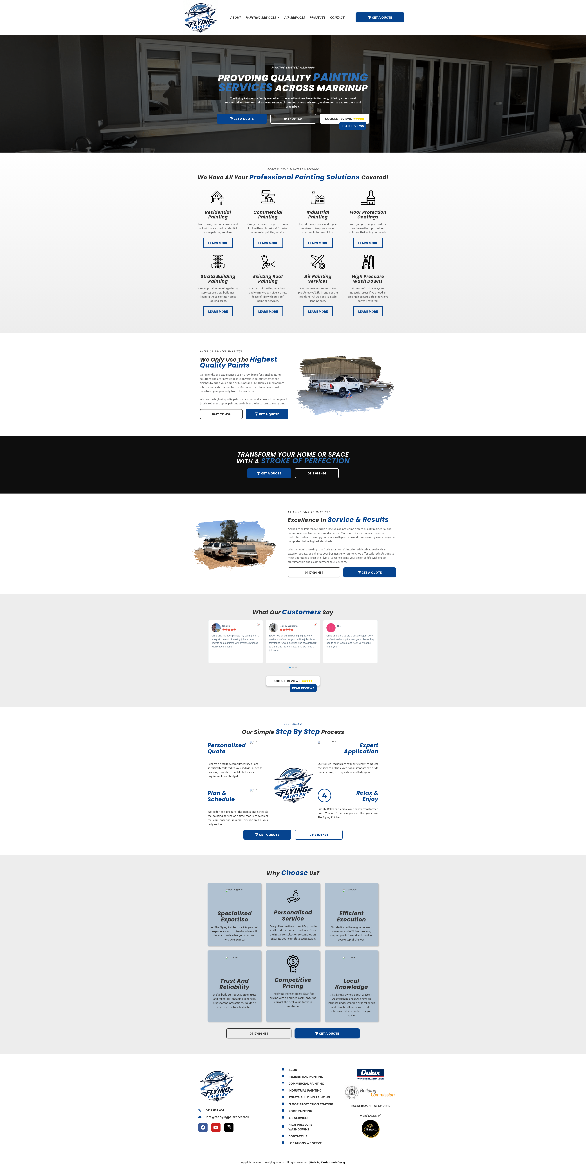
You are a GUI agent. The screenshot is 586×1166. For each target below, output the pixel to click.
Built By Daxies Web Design (328, 1162)
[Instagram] (228, 1127)
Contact (337, 17)
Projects (317, 17)
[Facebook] (203, 1127)
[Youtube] (216, 1127)
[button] (290, 667)
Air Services (294, 17)
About (235, 17)
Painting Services (261, 17)
